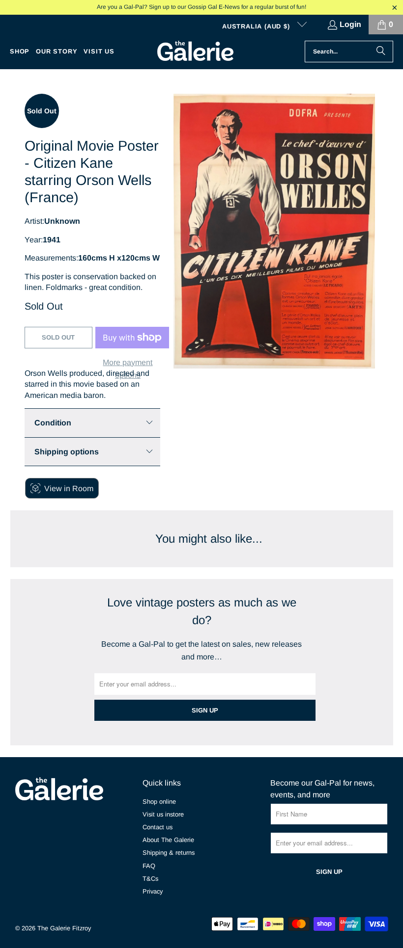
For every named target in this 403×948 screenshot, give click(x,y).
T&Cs (150, 878)
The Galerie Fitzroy (64, 928)
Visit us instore (163, 814)
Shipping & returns (169, 852)
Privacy (153, 891)
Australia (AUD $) (257, 26)
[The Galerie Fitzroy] (195, 51)
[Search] (381, 51)
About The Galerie (168, 839)
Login (350, 24)
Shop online (159, 801)
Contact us (158, 827)
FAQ (149, 865)
